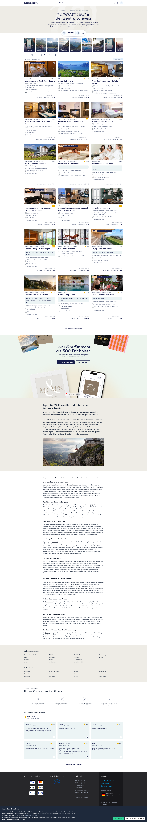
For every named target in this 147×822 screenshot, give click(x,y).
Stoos (55, 511)
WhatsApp (106, 783)
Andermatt (55, 542)
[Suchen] (121, 2)
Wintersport (68, 515)
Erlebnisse (44, 3)
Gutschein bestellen (66, 362)
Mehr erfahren (83, 362)
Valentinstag (103, 676)
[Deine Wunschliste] (117, 2)
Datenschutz (78, 787)
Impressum (78, 795)
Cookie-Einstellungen (81, 790)
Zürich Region (78, 659)
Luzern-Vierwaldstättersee (31, 655)
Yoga (69, 590)
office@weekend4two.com (111, 781)
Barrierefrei (102, 671)
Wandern (52, 676)
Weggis (82, 489)
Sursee (51, 659)
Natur (52, 584)
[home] (31, 3)
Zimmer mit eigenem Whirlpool (85, 588)
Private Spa (48, 617)
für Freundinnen (54, 671)
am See (76, 491)
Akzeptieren (118, 818)
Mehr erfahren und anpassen (135, 818)
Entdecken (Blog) (80, 783)
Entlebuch (60, 561)
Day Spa (47, 633)
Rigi (91, 505)
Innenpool (77, 674)
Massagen (98, 588)
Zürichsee (52, 655)
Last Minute (60, 3)
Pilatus (47, 489)
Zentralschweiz (71, 485)
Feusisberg (102, 655)
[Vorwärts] (122, 45)
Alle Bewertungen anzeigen (73, 764)
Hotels (45, 491)
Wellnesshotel (49, 602)
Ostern (101, 674)
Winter (96, 495)
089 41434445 (108, 786)
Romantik (27, 671)
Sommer (92, 493)
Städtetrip (69, 532)
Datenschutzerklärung (31, 815)
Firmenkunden (79, 785)
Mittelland (52, 657)
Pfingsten (27, 676)
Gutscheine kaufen (80, 780)
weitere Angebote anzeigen (73, 328)
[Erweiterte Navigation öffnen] (66, 3)
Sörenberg (69, 563)
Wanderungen (57, 495)
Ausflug (99, 487)
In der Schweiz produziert (74, 394)
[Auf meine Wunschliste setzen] (54, 63)
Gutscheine (51, 3)
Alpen (101, 657)
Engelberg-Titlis (78, 662)
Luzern (45, 485)
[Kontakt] (114, 2)
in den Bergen (64, 553)
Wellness (56, 493)
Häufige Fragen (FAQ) (81, 797)
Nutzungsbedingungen (81, 792)
